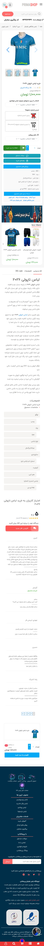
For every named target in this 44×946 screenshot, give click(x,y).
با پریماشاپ (22, 834)
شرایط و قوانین (22, 846)
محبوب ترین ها (22, 795)
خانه (41, 26)
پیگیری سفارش (22, 828)
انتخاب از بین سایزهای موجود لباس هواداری (24, 101)
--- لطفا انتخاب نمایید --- (27, 104)
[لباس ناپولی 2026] (22, 48)
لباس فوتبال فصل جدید (32, 900)
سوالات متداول (20, 155)
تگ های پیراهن (34, 135)
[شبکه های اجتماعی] (39, 874)
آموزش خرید (22, 821)
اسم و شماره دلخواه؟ (32, 110)
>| (22, 713)
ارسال (8, 861)
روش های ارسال (22, 825)
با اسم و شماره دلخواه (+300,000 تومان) (22, 126)
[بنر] (22, 214)
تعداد (39, 148)
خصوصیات (28, 270)
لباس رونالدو (22, 807)
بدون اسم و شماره (24, 115)
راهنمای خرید (20, 160)
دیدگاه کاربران (24, 87)
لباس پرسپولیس (22, 799)
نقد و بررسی (37, 270)
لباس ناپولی (5, 26)
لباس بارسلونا (22, 811)
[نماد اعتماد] (31, 917)
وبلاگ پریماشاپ (22, 850)
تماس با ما (22, 842)
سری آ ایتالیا (17, 26)
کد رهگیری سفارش (11, 19)
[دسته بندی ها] (30, 944)
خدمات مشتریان (22, 816)
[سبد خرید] (22, 944)
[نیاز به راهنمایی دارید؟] (36, 932)
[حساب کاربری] (6, 944)
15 (30, 87)
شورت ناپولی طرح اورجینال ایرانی (32, 251)
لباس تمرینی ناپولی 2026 (12, 249)
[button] (7, 49)
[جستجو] (14, 944)
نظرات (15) (19, 270)
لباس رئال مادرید (22, 803)
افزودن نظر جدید (22, 528)
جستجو (7, 14)
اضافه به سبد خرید (11, 148)
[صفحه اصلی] (38, 944)
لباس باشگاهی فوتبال (30, 26)
